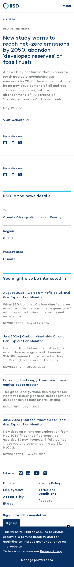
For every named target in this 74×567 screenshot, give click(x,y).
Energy (55, 217)
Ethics (8, 503)
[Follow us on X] (45, 473)
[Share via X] (20, 142)
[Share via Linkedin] (12, 142)
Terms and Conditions (47, 492)
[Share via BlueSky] (5, 142)
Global (8, 238)
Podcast (45, 500)
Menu (67, 6)
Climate (9, 259)
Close (68, 526)
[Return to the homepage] (12, 6)
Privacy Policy (50, 483)
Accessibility (13, 497)
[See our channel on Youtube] (36, 473)
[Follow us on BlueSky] (21, 473)
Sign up (11, 523)
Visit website (13, 120)
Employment (13, 490)
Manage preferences (37, 560)
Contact (10, 483)
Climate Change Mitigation (24, 217)
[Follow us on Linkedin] (28, 473)
